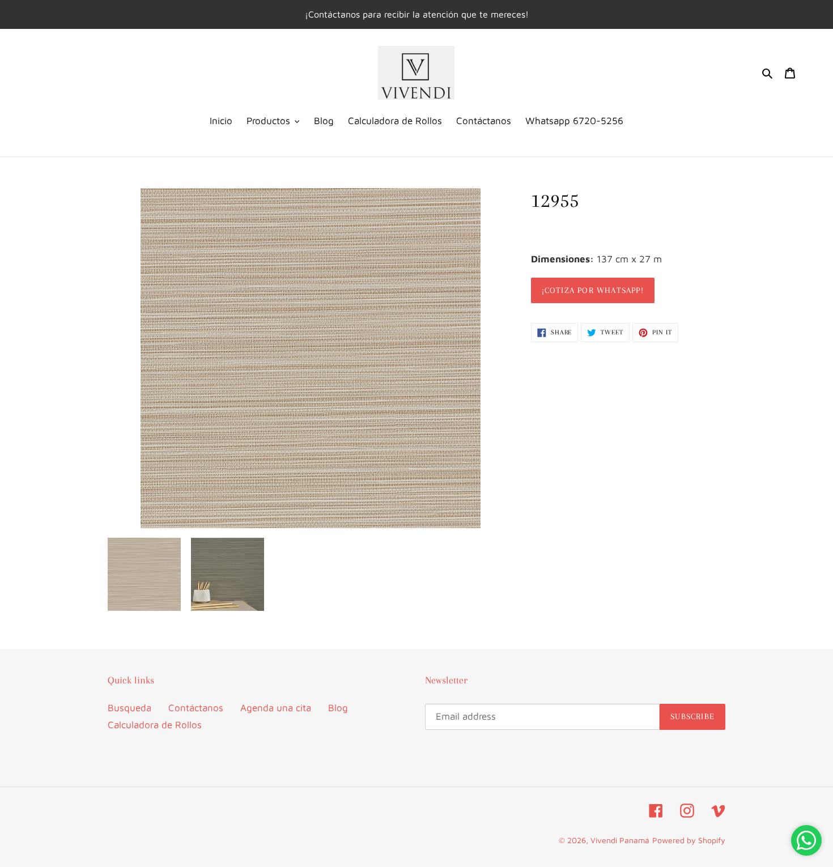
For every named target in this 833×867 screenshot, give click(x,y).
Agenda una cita (275, 707)
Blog (338, 707)
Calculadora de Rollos (155, 724)
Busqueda (129, 707)
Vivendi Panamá (619, 840)
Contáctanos (195, 707)
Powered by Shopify (688, 840)
